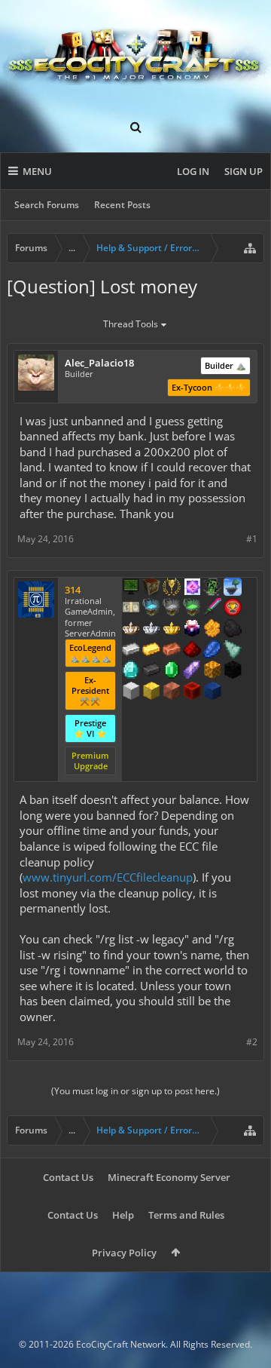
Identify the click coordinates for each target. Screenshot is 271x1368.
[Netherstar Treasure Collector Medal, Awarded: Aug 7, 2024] (172, 608)
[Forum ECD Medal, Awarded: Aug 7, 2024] (131, 608)
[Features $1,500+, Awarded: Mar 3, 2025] (131, 692)
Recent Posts (122, 204)
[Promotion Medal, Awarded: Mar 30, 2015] (151, 588)
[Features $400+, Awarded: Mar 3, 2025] (131, 671)
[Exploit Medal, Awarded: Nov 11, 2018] (131, 588)
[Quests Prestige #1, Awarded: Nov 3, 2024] (192, 629)
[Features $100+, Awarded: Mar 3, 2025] (151, 650)
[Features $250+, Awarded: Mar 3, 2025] (212, 650)
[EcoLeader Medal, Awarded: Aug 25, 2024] (131, 629)
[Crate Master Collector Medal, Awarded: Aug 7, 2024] (212, 608)
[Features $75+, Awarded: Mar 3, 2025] (131, 650)
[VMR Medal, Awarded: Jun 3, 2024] (212, 588)
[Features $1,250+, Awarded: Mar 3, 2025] (233, 671)
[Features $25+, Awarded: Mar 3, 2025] (212, 629)
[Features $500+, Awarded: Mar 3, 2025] (151, 671)
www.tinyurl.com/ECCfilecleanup (108, 877)
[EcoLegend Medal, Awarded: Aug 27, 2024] (172, 629)
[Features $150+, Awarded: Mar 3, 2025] (172, 650)
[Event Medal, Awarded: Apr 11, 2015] (172, 588)
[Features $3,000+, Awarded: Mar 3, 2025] (192, 692)
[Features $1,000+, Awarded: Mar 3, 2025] (212, 671)
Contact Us (68, 1177)
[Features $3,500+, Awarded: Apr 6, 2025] (212, 692)
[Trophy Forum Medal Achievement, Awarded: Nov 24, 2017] (233, 608)
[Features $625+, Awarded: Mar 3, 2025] (172, 671)
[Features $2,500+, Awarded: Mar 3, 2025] (172, 692)
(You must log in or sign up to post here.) (135, 1090)
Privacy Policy (124, 1252)
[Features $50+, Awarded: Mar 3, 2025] (233, 629)
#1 (251, 538)
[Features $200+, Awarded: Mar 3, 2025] (192, 650)
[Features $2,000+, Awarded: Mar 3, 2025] (151, 692)
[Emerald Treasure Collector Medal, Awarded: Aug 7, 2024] (192, 608)
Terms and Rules (186, 1215)
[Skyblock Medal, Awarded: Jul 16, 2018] (233, 588)
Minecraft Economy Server (169, 1177)
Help (123, 1215)
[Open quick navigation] (249, 248)
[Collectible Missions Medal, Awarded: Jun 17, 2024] (192, 588)
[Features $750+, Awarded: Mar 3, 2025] (192, 671)
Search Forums (46, 204)
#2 (251, 1041)
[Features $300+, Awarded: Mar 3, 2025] (233, 650)
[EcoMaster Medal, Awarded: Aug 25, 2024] (151, 629)
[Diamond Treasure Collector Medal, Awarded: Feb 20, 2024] (151, 608)
